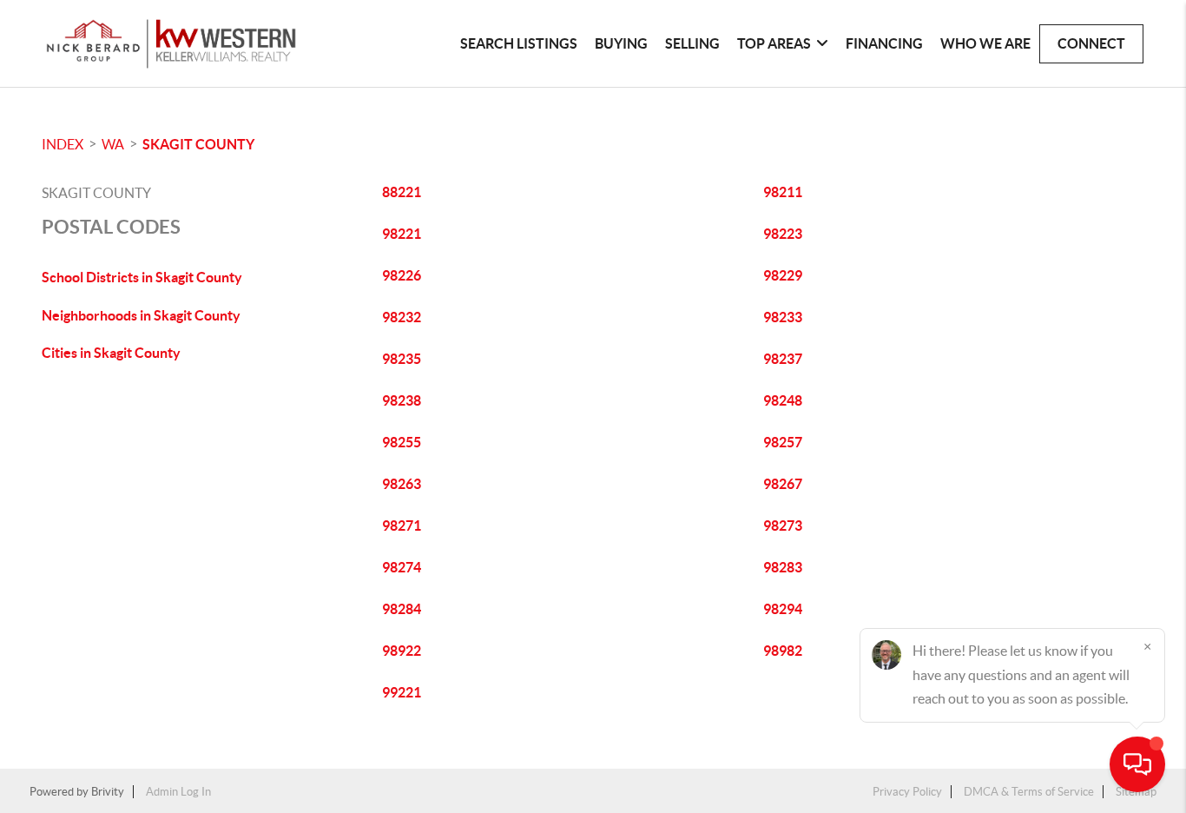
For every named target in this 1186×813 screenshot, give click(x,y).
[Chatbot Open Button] (1137, 764)
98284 (401, 609)
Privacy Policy (907, 791)
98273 (782, 525)
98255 (401, 442)
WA (113, 144)
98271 (401, 525)
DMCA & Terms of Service (1029, 791)
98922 (401, 651)
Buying (621, 43)
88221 (401, 192)
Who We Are (985, 43)
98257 (782, 442)
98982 (782, 651)
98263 (401, 484)
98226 (401, 275)
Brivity (107, 791)
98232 (401, 317)
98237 (782, 359)
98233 (782, 317)
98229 (782, 275)
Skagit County (198, 144)
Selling (692, 43)
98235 (401, 359)
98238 (401, 400)
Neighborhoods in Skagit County (141, 315)
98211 (782, 192)
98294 (782, 609)
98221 (401, 234)
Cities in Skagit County (111, 352)
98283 (782, 567)
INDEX (62, 144)
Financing (884, 43)
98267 (782, 484)
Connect (1091, 43)
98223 (782, 234)
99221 (401, 692)
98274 (401, 567)
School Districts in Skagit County (142, 277)
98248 (782, 400)
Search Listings (518, 43)
